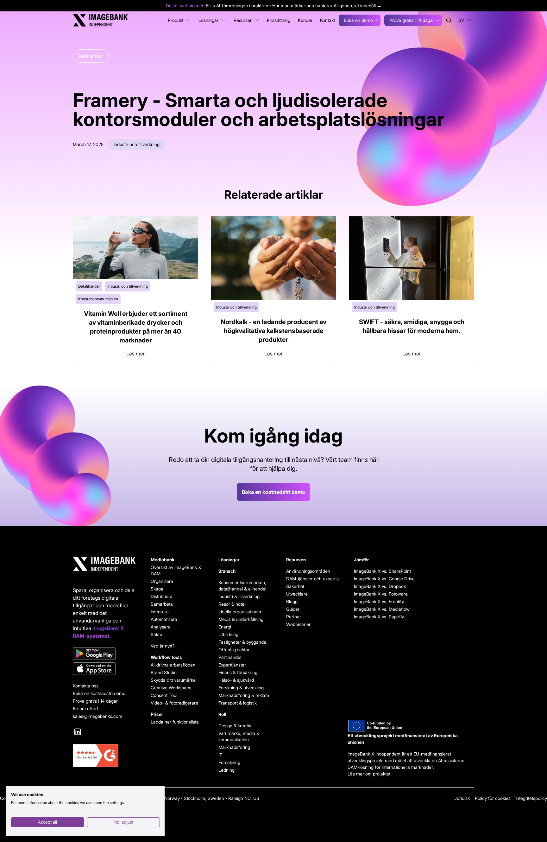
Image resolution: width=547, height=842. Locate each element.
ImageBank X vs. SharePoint (380, 571)
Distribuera (162, 596)
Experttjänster (232, 664)
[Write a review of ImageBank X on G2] (104, 755)
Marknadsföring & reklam (243, 695)
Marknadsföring (234, 747)
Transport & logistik (237, 702)
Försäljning (229, 762)
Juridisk (462, 798)
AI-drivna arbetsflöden (173, 664)
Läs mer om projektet (369, 773)
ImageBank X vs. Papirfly (379, 616)
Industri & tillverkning (239, 596)
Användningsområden (308, 571)
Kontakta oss (85, 685)
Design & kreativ (234, 725)
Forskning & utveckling (241, 687)
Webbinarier (298, 624)
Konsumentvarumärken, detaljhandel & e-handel (242, 585)
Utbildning (228, 634)
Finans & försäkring (237, 672)
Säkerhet (295, 586)
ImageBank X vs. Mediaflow (380, 609)
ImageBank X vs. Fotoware (380, 593)
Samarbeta (162, 604)
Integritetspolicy (531, 798)
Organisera (162, 581)
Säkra (156, 634)
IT (220, 754)
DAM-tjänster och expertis (312, 578)
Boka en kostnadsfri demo (273, 492)
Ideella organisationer (239, 611)
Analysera (161, 626)
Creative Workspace (171, 687)
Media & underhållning (240, 619)
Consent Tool (164, 695)
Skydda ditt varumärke (173, 680)
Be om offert (85, 708)
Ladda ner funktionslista (175, 721)
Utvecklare (297, 593)
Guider (292, 609)
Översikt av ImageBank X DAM (176, 570)
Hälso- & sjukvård (236, 680)
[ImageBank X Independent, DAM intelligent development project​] (411, 725)
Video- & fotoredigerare (174, 702)
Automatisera (164, 619)
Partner (293, 616)
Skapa (157, 588)
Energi (224, 626)
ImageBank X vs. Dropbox (380, 586)
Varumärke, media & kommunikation (238, 736)
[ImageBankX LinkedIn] (77, 732)
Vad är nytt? (162, 645)
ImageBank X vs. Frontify (379, 601)
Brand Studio (164, 672)
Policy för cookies (493, 798)
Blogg (292, 601)
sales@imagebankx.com (97, 716)
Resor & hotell (232, 604)
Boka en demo (358, 20)
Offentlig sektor (233, 649)
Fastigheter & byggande (242, 642)
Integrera (160, 611)
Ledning (226, 770)
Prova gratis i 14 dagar (411, 20)
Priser (157, 714)
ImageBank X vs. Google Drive (380, 578)
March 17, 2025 (88, 144)
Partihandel (229, 657)
